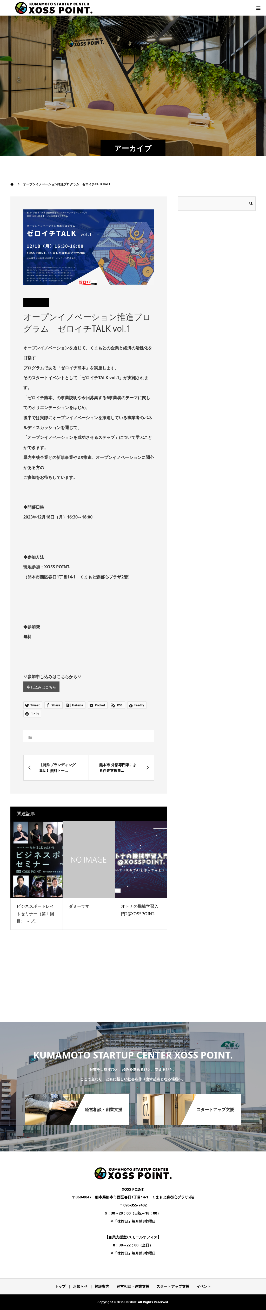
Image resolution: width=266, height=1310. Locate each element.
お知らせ (80, 1286)
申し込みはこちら (41, 687)
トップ (60, 1286)
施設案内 (102, 1286)
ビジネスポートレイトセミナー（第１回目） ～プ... (35, 913)
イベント (204, 1286)
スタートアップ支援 (173, 1286)
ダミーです (79, 906)
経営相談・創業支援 (133, 1286)
